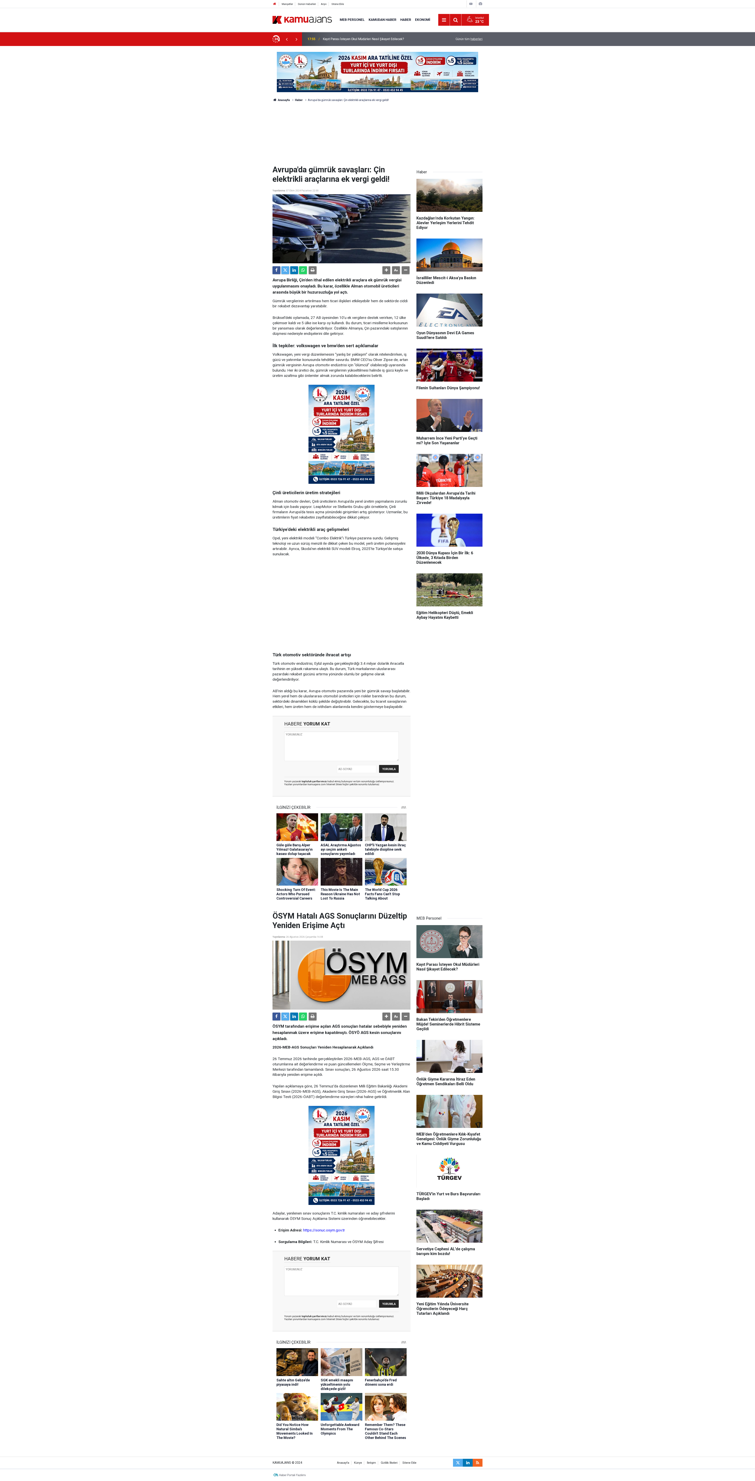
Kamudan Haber (382, 20)
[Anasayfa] (275, 4)
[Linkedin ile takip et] (468, 1463)
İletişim (371, 1462)
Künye (358, 1462)
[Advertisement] (377, 135)
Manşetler (287, 4)
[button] (386, 270)
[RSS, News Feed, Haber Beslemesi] (477, 1463)
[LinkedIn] (294, 270)
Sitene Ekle (337, 4)
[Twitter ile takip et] (458, 1463)
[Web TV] (471, 4)
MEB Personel (352, 20)
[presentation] (287, 39)
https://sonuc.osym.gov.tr (324, 1230)
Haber (405, 20)
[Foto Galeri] (480, 4)
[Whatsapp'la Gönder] (303, 270)
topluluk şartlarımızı (315, 781)
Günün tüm (469, 39)
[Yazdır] (313, 270)
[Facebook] (276, 270)
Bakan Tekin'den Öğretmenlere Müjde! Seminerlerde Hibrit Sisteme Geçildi (374, 39)
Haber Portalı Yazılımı (292, 1475)
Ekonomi (422, 20)
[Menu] (444, 20)
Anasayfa (283, 100)
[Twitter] (285, 270)
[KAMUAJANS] (302, 19)
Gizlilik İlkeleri (389, 1462)
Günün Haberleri (307, 4)
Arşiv (324, 4)
